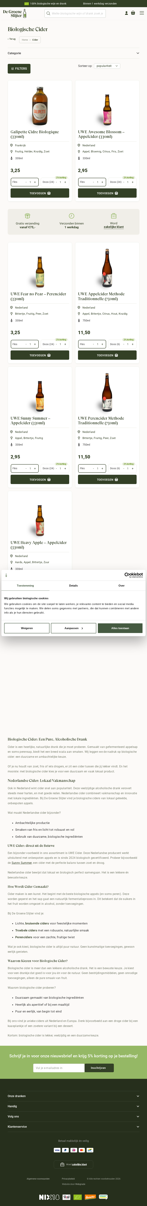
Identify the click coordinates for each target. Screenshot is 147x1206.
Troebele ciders (26, 930)
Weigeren (27, 627)
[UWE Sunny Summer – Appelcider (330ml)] (39, 392)
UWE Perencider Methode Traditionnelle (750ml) (101, 420)
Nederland (88, 145)
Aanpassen (72, 627)
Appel (86, 151)
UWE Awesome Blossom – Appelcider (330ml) (101, 134)
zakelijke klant (79, 1164)
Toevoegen (38, 193)
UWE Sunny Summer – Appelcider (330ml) (30, 420)
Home (25, 39)
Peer (38, 313)
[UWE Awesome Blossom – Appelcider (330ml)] (107, 106)
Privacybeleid (68, 1179)
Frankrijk (20, 145)
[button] (141, 13)
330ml (19, 158)
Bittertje (20, 313)
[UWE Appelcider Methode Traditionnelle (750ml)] (107, 268)
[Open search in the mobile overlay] (75, 13)
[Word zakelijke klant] (113, 215)
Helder (28, 151)
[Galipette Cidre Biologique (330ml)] (39, 106)
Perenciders (23, 937)
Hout (114, 313)
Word (114, 225)
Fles (15, 181)
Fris (114, 151)
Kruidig (38, 151)
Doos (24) (48, 181)
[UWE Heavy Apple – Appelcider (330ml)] (39, 516)
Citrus (106, 151)
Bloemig (96, 151)
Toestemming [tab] (25, 585)
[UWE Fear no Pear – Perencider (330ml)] (39, 268)
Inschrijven (98, 1068)
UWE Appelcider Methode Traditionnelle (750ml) (101, 296)
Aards (18, 562)
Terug (12, 39)
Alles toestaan (120, 627)
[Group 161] (126, 13)
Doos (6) (115, 344)
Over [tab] (121, 585)
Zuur (46, 562)
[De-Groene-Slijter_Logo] (14, 13)
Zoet (46, 151)
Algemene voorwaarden (38, 1179)
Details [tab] (73, 585)
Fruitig (19, 151)
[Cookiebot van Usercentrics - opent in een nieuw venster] (127, 575)
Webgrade (80, 1184)
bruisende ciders (37, 923)
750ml (86, 320)
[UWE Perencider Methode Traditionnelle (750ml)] (107, 392)
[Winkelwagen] (133, 13)
